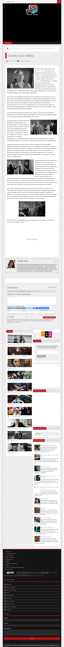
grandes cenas (31, 48)
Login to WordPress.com (20, 308)
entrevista (9, 598)
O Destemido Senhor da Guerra (18, 380)
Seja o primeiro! (35, 291)
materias (8, 609)
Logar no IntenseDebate (11, 308)
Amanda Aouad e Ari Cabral (35, 572)
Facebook (55, 261)
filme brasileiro (10, 601)
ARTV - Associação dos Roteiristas (15, 567)
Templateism (45, 645)
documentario (10, 595)
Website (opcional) (44, 310)
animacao (9, 584)
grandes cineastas (11, 607)
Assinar (9, 317)
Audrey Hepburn (17, 48)
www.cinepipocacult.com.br (22, 574)
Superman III (12, 404)
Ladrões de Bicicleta (14, 344)
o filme (26, 222)
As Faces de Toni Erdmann (16, 428)
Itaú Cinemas (9, 559)
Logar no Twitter (29, 308)
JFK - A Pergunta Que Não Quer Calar (19, 416)
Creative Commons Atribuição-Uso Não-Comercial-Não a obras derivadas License (36, 573)
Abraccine (8, 551)
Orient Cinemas (10, 557)
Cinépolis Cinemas (11, 553)
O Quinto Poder (46, 517)
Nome (8, 310)
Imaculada (12, 368)
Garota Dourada (46, 537)
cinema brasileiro (11, 590)
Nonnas (44, 508)
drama (24, 48)
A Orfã (52, 81)
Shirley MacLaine (41, 48)
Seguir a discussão (54, 287)
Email (24, 310)
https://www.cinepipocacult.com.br (37, 575)
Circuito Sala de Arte (11, 563)
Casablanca (45, 498)
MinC (7, 565)
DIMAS (7, 561)
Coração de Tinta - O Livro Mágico (18, 356)
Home (10, 48)
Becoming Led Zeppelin (15, 392)
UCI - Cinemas (10, 555)
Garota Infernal (46, 466)
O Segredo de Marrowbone (49, 445)
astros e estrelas (10, 587)
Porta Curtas (9, 569)
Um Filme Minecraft (47, 527)
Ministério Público (40, 71)
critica (8, 593)
